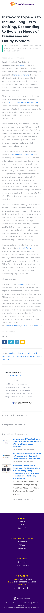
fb (19, 588)
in (15, 588)
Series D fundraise (26, 248)
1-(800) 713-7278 (25, 579)
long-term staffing (21, 75)
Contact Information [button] (13, 415)
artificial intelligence (16, 353)
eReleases (22, 548)
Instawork (22, 65)
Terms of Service (22, 565)
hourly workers (8, 356)
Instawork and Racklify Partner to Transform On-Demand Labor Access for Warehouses (27, 456)
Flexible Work (31, 353)
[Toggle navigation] (3, 4)
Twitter (8, 326)
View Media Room (13, 375)
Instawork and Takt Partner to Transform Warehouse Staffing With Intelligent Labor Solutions (27, 443)
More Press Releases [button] (13, 434)
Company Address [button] (12, 424)
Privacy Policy (22, 562)
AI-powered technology (22, 155)
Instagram (16, 326)
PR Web (22, 545)
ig (24, 588)
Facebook (37, 326)
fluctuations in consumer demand (23, 103)
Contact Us (22, 528)
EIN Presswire (22, 542)
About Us (22, 521)
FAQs (22, 525)
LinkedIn (25, 326)
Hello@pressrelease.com (25, 582)
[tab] (22, 415)
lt (27, 588)
